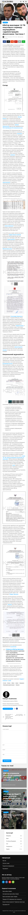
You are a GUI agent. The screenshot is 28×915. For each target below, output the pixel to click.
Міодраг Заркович (13, 594)
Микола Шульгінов (7, 248)
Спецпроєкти (9, 846)
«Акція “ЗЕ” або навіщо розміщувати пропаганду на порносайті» (14, 457)
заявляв (19, 234)
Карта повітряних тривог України (10, 896)
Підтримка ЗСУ (6, 904)
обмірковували (11, 239)
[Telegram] (3, 882)
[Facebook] (6, 882)
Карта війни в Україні (7, 891)
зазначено (19, 133)
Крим (7, 838)
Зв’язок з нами (6, 863)
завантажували (6, 182)
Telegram (21, 679)
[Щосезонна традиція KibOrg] (14, 819)
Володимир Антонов (8, 363)
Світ (7, 843)
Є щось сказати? (6, 729)
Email (4, 749)
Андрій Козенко (20, 325)
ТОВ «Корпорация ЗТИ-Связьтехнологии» (13, 127)
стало (13, 465)
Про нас (4, 860)
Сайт (3, 754)
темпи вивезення (9, 225)
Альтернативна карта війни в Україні (11, 893)
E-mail (4, 683)
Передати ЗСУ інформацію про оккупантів (12, 899)
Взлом (8, 683)
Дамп (17, 683)
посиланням (13, 646)
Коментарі (21, 36)
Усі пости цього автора (8, 708)
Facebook (5, 680)
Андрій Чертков (13, 234)
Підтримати (5, 868)
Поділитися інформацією (8, 866)
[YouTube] (9, 882)
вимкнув (12, 154)
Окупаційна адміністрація (8, 685)
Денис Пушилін (18, 346)
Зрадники (22, 683)
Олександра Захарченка (16, 316)
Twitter (9, 680)
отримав (5, 350)
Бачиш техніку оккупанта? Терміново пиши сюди (14, 901)
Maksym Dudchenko (8, 36)
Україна (17, 685)
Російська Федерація (11, 841)
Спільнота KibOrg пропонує (15, 649)
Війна (13, 683)
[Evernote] (13, 882)
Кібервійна (5, 22)
